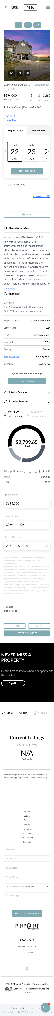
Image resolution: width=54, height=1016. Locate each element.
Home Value (27, 833)
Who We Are (27, 838)
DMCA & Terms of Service (29, 1012)
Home (27, 811)
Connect (27, 842)
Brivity (25, 1008)
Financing (27, 829)
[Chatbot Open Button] (45, 1007)
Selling (27, 824)
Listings (27, 816)
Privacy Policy (9, 1012)
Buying (27, 820)
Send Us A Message (27, 913)
